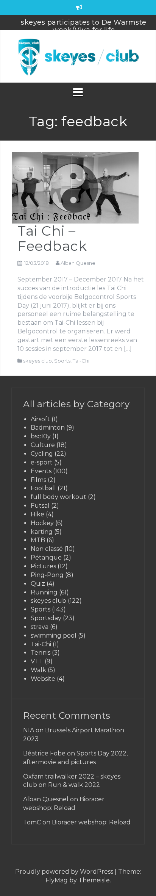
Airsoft (40, 419)
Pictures (43, 566)
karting (42, 531)
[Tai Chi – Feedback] (75, 187)
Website (43, 678)
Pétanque (46, 557)
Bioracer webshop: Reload (91, 822)
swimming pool (53, 635)
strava (39, 626)
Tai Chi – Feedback (52, 238)
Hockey (42, 523)
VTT (37, 661)
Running (44, 592)
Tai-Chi (81, 361)
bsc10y (41, 436)
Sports (62, 361)
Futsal (40, 505)
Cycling (42, 453)
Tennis (40, 652)
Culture (43, 445)
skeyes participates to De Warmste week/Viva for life (84, 26)
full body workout (58, 496)
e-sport (42, 462)
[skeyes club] (78, 55)
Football (43, 488)
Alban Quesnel (79, 263)
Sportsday (46, 618)
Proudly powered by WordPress (65, 871)
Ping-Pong (47, 575)
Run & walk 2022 (74, 784)
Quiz (38, 583)
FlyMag (56, 880)
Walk (38, 670)
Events (41, 471)
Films (38, 479)
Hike (37, 514)
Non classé (47, 548)
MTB (38, 540)
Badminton (48, 427)
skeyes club (37, 361)
